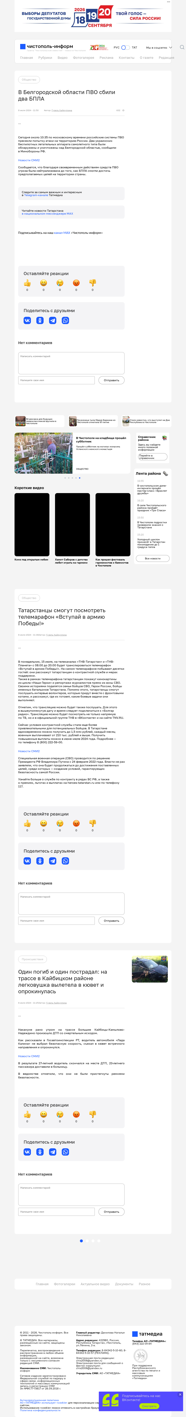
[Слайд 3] (72, 478)
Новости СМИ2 (29, 160)
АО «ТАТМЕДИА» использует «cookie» (43, 1402)
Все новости (153, 558)
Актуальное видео (95, 1284)
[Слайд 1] (65, 478)
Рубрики (45, 58)
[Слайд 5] (79, 478)
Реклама (106, 58)
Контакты (126, 58)
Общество (29, 79)
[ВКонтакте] (27, 320)
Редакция (166, 58)
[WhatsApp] (65, 320)
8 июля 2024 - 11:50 (28, 110)
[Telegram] (52, 320)
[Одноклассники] (40, 320)
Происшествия (32, 959)
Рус (117, 47)
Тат (134, 47)
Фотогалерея (83, 58)
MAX (66, 233)
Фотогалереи (64, 1284)
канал (58, 233)
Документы (124, 1284)
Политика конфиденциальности (40, 1410)
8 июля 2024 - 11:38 (28, 635)
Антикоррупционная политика (39, 1400)
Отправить (111, 380)
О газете (146, 58)
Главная (26, 58)
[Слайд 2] (68, 478)
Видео (63, 58)
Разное (144, 1284)
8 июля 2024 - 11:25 (28, 1003)
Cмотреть (149, 1406)
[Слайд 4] (76, 478)
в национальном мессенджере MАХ (47, 213)
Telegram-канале (36, 195)
